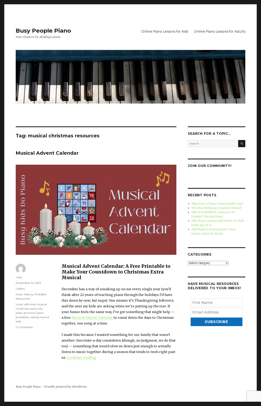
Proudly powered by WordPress (65, 386)
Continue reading (81, 357)
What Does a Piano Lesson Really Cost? (217, 203)
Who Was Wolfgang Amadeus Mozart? (216, 208)
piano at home (25, 312)
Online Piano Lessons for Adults (219, 31)
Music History (24, 294)
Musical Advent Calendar (47, 153)
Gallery (20, 288)
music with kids (25, 304)
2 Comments (24, 327)
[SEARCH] (241, 143)
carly (19, 277)
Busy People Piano (43, 30)
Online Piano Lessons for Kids (164, 31)
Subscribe (216, 322)
